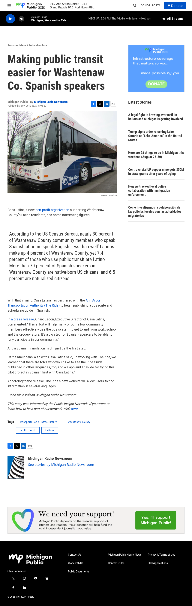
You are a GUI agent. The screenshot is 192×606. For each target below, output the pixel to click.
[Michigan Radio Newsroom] (16, 467)
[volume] (21, 19)
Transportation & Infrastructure (27, 45)
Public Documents (78, 571)
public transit (28, 430)
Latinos (49, 430)
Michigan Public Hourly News (125, 554)
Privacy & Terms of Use (161, 554)
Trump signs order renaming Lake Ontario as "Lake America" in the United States (155, 136)
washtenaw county (79, 421)
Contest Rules (116, 563)
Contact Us (74, 554)
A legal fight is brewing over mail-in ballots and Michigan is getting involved (155, 117)
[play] (10, 19)
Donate (177, 6)
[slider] (27, 19)
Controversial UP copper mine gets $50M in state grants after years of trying (156, 172)
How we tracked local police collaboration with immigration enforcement (149, 190)
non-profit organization (52, 210)
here (74, 409)
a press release (22, 319)
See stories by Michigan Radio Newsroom (61, 464)
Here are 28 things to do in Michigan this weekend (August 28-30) (156, 155)
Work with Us (75, 563)
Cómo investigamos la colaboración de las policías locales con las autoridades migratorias (154, 211)
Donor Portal (151, 5)
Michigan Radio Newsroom (51, 102)
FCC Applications (158, 563)
